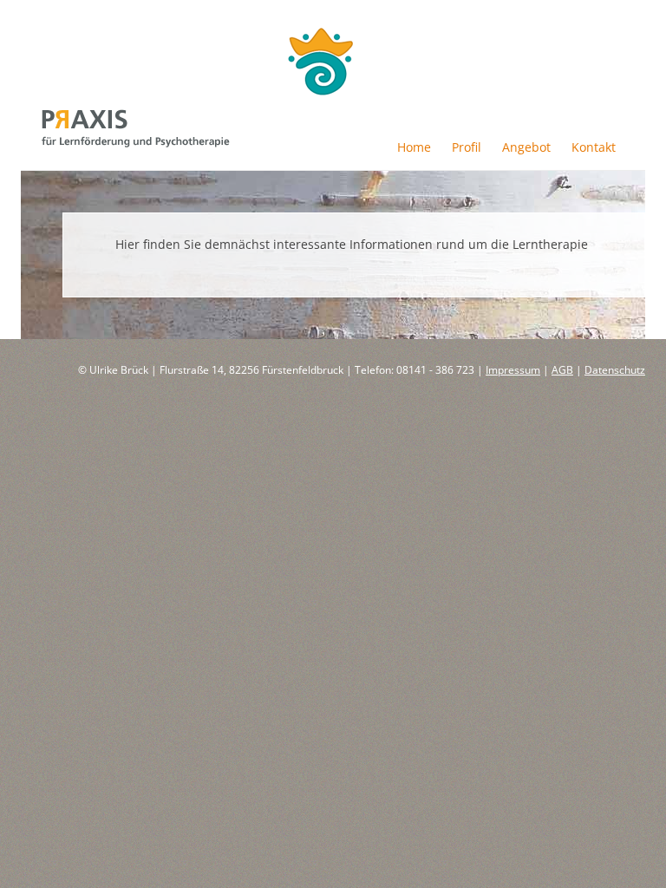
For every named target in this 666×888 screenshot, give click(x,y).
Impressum (513, 369)
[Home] (136, 142)
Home (414, 147)
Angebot (526, 147)
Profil (466, 147)
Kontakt (593, 147)
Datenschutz (614, 369)
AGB (562, 369)
